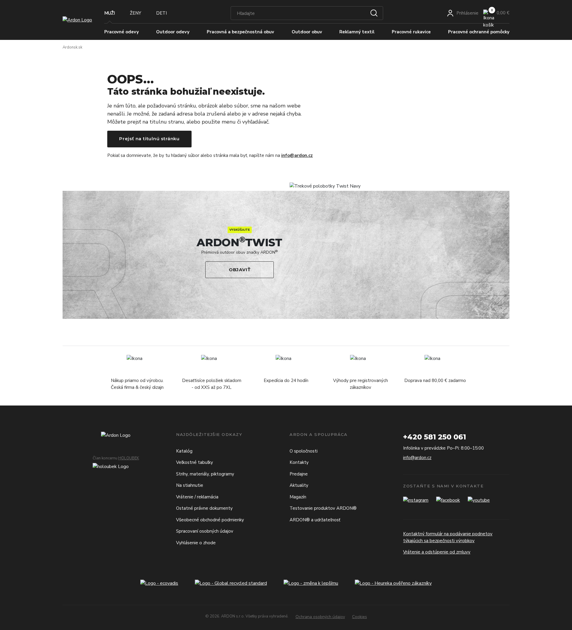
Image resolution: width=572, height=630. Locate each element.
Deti (161, 13)
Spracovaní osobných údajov (204, 531)
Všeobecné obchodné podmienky (210, 520)
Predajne (299, 474)
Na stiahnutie (189, 485)
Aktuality (299, 485)
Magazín (298, 497)
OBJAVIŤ (240, 269)
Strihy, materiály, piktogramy (205, 474)
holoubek (128, 458)
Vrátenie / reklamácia (197, 497)
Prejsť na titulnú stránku (149, 138)
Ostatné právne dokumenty (204, 508)
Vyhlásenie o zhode (196, 543)
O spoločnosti (304, 451)
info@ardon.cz (297, 155)
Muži (109, 13)
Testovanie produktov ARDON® (323, 508)
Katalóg (184, 451)
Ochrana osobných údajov (320, 617)
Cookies (359, 617)
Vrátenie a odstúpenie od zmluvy (436, 552)
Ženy (135, 13)
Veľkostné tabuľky (194, 462)
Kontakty (299, 462)
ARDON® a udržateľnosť (315, 520)
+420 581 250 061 (434, 437)
